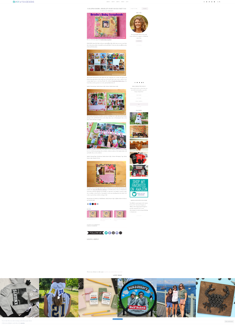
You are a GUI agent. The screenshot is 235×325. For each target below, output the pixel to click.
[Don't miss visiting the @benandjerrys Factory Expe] (137, 297)
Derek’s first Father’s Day (118, 81)
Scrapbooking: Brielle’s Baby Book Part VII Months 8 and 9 (120, 219)
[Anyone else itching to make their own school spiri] (19, 297)
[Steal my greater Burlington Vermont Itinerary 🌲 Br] (176, 297)
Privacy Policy (139, 106)
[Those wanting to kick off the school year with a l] (98, 297)
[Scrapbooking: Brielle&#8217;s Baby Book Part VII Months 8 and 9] (120, 214)
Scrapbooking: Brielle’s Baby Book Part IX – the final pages (105, 219)
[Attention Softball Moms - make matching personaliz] (58, 297)
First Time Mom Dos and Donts (100, 189)
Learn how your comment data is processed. (113, 271)
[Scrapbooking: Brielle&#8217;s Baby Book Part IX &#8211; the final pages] (106, 214)
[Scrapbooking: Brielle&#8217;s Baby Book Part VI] (93, 214)
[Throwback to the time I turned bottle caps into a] (215, 297)
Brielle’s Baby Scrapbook (106, 39)
